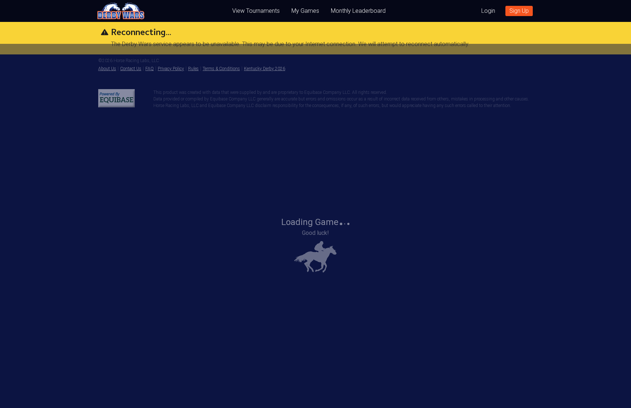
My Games (305, 10)
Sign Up (519, 10)
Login (488, 10)
